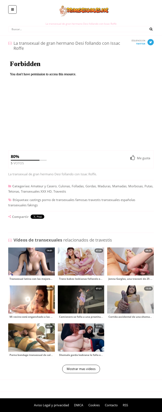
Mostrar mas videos (81, 369)
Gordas (90, 186)
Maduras (104, 186)
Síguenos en (138, 42)
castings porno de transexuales (52, 200)
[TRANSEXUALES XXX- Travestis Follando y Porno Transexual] (81, 3)
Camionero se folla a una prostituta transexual (88, 317)
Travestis (59, 191)
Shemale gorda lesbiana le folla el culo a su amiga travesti (95, 355)
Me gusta (143, 158)
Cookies (94, 405)
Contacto (111, 405)
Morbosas (135, 186)
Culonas (64, 186)
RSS (125, 405)
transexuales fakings (23, 205)
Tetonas (13, 191)
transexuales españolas (118, 200)
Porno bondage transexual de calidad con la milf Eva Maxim (47, 355)
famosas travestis (88, 200)
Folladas (78, 186)
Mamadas (119, 186)
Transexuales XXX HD (36, 191)
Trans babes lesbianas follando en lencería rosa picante (94, 279)
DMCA (78, 405)
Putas (148, 186)
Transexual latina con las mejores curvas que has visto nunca (47, 279)
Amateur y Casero (44, 186)
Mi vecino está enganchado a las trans (33, 317)
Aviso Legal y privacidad (51, 405)
